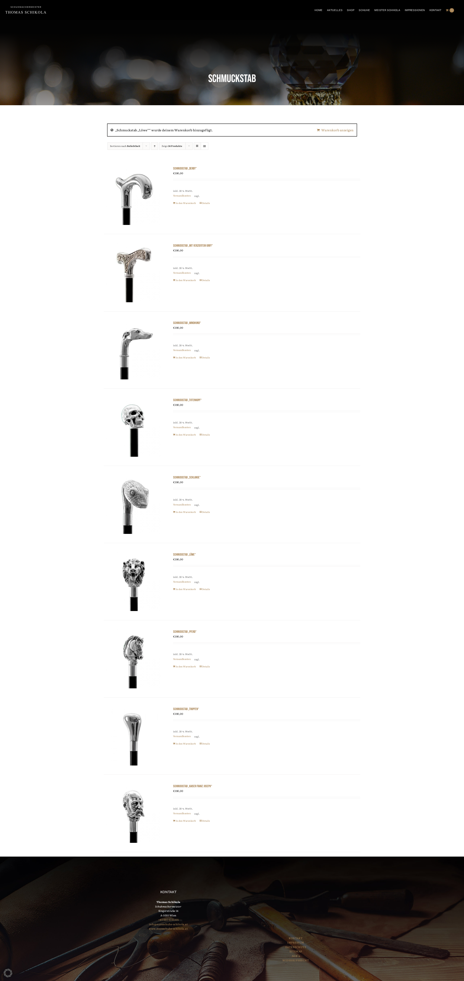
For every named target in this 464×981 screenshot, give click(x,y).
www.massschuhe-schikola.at (168, 928)
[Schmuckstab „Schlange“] (133, 504)
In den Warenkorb (186, 203)
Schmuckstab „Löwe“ (184, 555)
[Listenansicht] (204, 146)
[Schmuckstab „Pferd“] (133, 658)
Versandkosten (182, 195)
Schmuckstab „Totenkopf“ (187, 400)
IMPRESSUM (295, 942)
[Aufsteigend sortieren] (154, 146)
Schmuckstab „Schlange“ (187, 477)
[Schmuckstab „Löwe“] (133, 581)
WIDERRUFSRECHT (295, 960)
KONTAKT (296, 938)
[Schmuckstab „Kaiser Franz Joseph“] (133, 813)
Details (206, 203)
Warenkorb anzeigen (337, 130)
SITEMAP (295, 951)
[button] (8, 973)
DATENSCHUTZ (295, 947)
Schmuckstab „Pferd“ (184, 632)
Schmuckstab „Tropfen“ (186, 709)
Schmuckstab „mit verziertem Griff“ (193, 246)
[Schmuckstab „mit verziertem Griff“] (133, 272)
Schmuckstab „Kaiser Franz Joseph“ (192, 786)
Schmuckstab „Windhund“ (187, 323)
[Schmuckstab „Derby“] (133, 195)
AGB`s (296, 956)
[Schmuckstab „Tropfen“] (133, 736)
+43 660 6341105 (168, 919)
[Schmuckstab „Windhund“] (133, 350)
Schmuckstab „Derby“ (185, 168)
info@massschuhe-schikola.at (168, 924)
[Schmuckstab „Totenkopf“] (133, 427)
